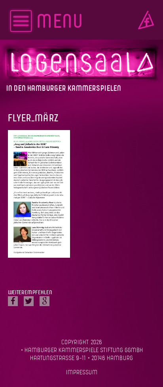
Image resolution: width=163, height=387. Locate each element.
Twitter (29, 301)
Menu (59, 22)
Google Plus (44, 301)
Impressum (81, 372)
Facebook (146, 20)
